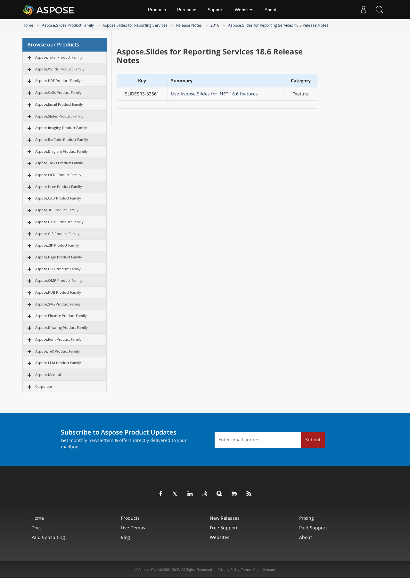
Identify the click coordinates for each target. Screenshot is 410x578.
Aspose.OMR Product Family (58, 280)
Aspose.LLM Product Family (58, 362)
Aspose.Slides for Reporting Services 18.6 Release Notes (278, 25)
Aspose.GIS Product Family (57, 233)
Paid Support (313, 528)
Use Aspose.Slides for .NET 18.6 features (214, 94)
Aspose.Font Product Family (58, 339)
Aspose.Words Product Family (60, 69)
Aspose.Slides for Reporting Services (135, 25)
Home (27, 25)
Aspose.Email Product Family (59, 104)
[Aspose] (48, 10)
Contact (269, 570)
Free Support (224, 528)
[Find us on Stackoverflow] (205, 494)
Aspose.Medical (48, 374)
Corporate (43, 386)
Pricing (306, 518)
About (270, 9)
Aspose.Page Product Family (58, 257)
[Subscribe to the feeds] (249, 494)
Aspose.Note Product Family (58, 186)
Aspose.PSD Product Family (58, 268)
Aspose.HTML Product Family (59, 221)
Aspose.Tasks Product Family (59, 162)
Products (157, 9)
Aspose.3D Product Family (56, 210)
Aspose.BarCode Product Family (61, 139)
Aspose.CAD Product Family (58, 198)
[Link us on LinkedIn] (190, 494)
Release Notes (189, 25)
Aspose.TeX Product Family (57, 351)
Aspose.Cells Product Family (58, 92)
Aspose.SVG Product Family (58, 304)
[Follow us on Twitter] (175, 494)
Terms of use (251, 570)
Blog (125, 537)
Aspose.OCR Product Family (58, 174)
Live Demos (133, 528)
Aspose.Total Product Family (58, 57)
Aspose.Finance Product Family (61, 315)
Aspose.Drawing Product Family (61, 327)
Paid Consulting (48, 537)
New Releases (225, 518)
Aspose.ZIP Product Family (57, 245)
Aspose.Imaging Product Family (61, 127)
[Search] (380, 9)
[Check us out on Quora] (220, 494)
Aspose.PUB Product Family (58, 292)
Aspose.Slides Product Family (68, 25)
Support (216, 9)
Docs (36, 528)
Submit (313, 439)
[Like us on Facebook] (161, 494)
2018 (214, 25)
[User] (364, 9)
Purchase (186, 9)
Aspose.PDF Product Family (58, 80)
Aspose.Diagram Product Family (61, 151)
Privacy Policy (228, 570)
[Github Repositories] (234, 494)
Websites (244, 9)
